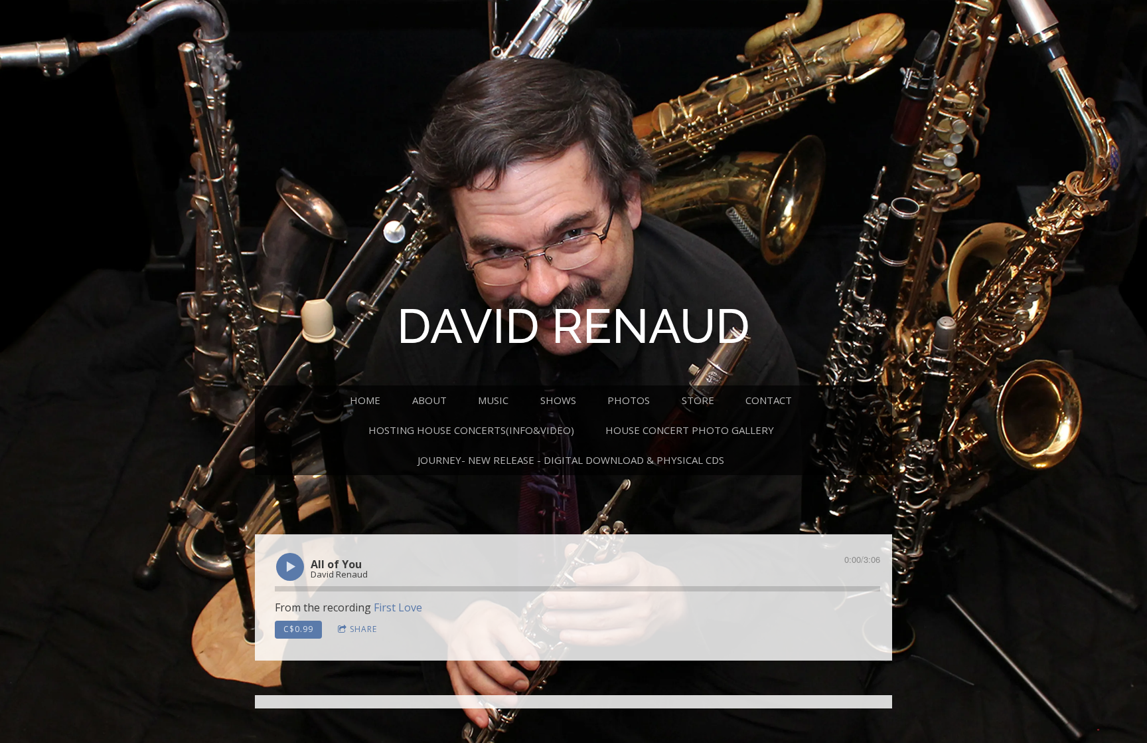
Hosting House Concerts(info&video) (471, 430)
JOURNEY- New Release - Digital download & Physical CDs (571, 460)
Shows (558, 400)
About (429, 400)
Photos (628, 400)
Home (365, 400)
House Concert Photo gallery (689, 430)
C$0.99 (298, 629)
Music (493, 400)
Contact (768, 400)
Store (698, 400)
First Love (398, 607)
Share (363, 629)
